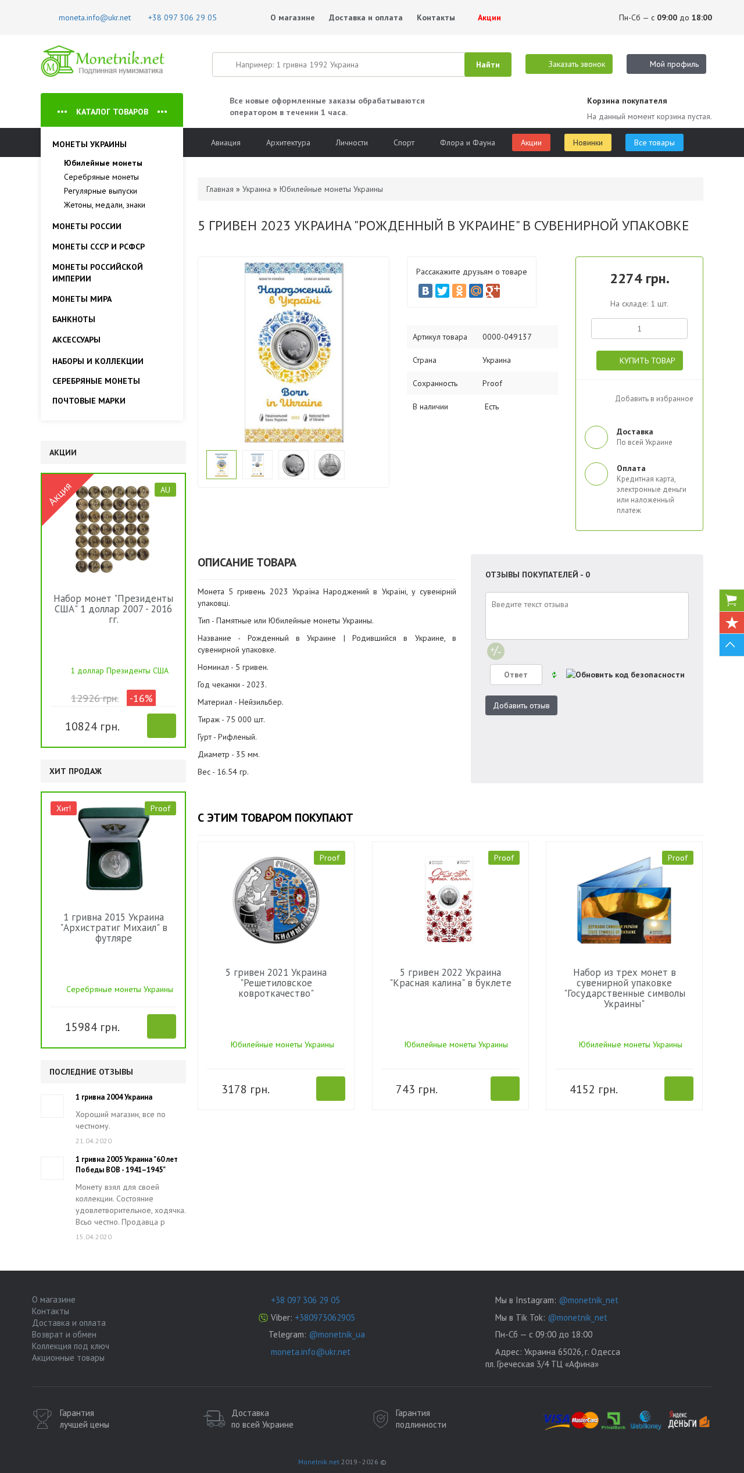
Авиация (226, 142)
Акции (488, 17)
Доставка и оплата (366, 17)
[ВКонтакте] (425, 291)
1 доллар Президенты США (119, 670)
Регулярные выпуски (100, 191)
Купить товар (647, 360)
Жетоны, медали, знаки (104, 204)
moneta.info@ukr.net (310, 1351)
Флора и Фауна (467, 142)
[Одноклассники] (459, 291)
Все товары (654, 142)
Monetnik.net (318, 1461)
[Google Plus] (493, 291)
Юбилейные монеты (103, 163)
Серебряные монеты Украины (119, 989)
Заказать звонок (577, 64)
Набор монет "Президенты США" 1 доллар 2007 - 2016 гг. (113, 609)
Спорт (404, 142)
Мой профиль (674, 64)
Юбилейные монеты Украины (282, 1044)
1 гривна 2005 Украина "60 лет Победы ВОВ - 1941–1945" (127, 1164)
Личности (352, 142)
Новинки (588, 142)
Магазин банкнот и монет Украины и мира (103, 61)
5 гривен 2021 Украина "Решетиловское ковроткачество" (276, 982)
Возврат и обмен (64, 1334)
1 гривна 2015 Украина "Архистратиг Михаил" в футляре (113, 927)
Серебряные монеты (101, 177)
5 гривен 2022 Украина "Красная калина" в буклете (450, 977)
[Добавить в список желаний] (59, 725)
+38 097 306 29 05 (305, 1300)
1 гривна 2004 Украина (114, 1097)
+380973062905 (325, 1317)
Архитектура (288, 142)
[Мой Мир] (476, 291)
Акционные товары (68, 1357)
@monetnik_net (588, 1300)
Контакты (436, 17)
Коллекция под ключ (70, 1345)
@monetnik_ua (337, 1334)
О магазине (292, 17)
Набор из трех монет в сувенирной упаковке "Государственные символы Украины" (624, 988)
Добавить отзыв (521, 705)
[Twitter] (442, 291)
